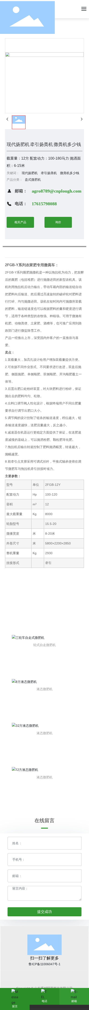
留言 (15, 1006)
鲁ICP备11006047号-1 (44, 964)
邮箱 (74, 1001)
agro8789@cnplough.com (56, 190)
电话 (44, 1001)
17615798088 (44, 203)
